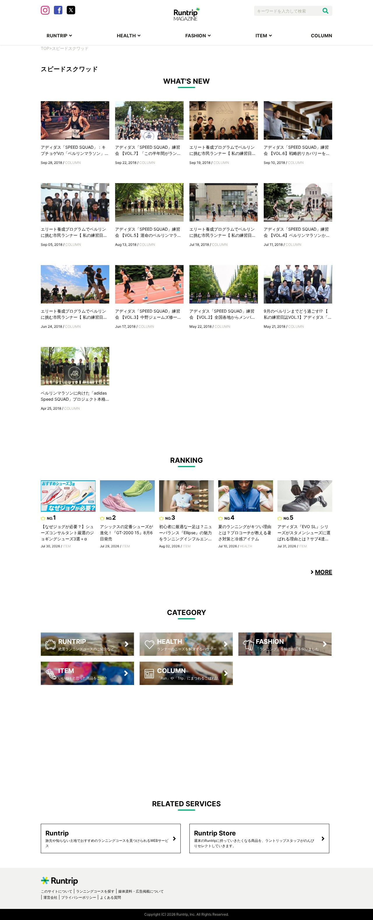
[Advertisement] (186, 737)
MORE (323, 572)
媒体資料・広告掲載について (141, 891)
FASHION (195, 35)
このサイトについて (56, 891)
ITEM (261, 35)
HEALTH (126, 35)
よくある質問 (110, 897)
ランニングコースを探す (95, 891)
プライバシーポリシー (78, 897)
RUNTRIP (57, 35)
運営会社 (50, 897)
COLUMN (321, 35)
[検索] (325, 11)
